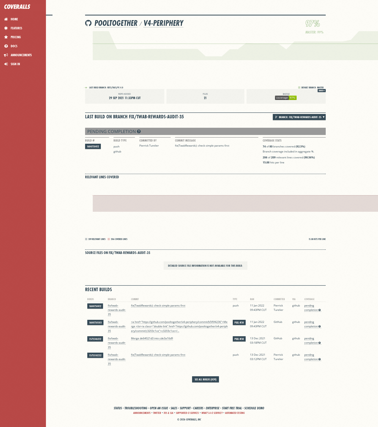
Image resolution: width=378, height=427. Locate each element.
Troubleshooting (135, 408)
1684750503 (95, 322)
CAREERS (198, 408)
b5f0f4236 (214, 322)
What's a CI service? (211, 413)
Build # (89, 140)
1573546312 (95, 339)
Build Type (120, 140)
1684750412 (93, 146)
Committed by (148, 140)
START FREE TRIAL (232, 408)
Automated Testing (235, 413)
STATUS (118, 408)
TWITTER (157, 413)
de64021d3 (147, 338)
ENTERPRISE (212, 408)
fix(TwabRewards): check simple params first (202, 145)
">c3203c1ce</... (169, 330)
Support (185, 408)
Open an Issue (159, 408)
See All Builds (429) (205, 379)
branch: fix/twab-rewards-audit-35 (299, 117)
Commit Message (185, 140)
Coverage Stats (272, 140)
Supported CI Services (187, 413)
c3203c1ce (152, 330)
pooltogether (116, 23)
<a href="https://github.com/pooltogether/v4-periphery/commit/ (169, 322)
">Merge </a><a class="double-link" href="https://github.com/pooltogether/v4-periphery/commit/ (179, 326)
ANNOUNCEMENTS (141, 413)
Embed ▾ (322, 90)
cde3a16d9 (166, 338)
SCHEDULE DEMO (254, 408)
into (156, 338)
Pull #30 (239, 322)
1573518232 (95, 355)
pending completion (112, 131)
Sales (174, 408)
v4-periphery (163, 23)
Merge (135, 338)
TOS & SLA (168, 413)
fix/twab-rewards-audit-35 (117, 310)
